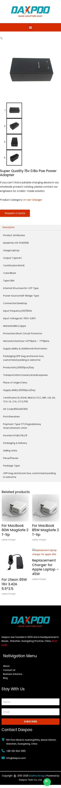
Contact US (9, 670)
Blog (5, 678)
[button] (30, 27)
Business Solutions (12, 674)
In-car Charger (32, 200)
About (6, 666)
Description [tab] (9, 227)
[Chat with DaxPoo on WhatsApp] (47, 782)
